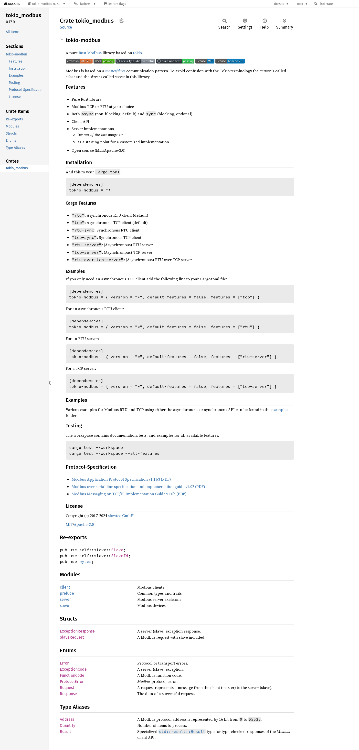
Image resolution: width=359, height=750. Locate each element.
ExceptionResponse (77, 631)
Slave (117, 549)
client (65, 587)
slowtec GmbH (121, 515)
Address (67, 719)
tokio (137, 52)
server (65, 599)
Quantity (67, 725)
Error (64, 663)
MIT (69, 524)
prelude (67, 593)
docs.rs (279, 4)
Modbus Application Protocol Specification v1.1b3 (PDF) (121, 479)
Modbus (94, 52)
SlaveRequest (72, 637)
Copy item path (121, 20)
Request (67, 687)
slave (64, 605)
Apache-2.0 (84, 524)
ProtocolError (72, 681)
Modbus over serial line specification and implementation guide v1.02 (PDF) (138, 486)
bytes (85, 561)
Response (68, 693)
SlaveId (119, 555)
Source (66, 27)
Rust (300, 4)
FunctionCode (72, 675)
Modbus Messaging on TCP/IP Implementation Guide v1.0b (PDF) (129, 493)
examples (279, 409)
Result (65, 731)
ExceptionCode (73, 669)
